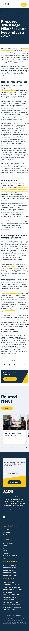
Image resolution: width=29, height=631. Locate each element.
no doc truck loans (10, 310)
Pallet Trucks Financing (9, 597)
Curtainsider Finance (8, 599)
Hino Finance (6, 532)
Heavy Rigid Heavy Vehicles (10, 602)
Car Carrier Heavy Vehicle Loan (11, 587)
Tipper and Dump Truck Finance (12, 607)
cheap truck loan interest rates (13, 293)
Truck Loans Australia (10, 561)
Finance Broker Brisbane (9, 567)
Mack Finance (6, 535)
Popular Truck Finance (10, 526)
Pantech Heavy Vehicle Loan (11, 594)
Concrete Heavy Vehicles (10, 609)
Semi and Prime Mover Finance (11, 604)
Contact (5, 550)
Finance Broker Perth (8, 570)
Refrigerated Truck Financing (11, 584)
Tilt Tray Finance (7, 592)
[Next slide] (26, 448)
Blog (4, 548)
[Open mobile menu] (24, 5)
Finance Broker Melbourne (10, 575)
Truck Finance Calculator (10, 555)
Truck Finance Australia (9, 565)
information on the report (8, 90)
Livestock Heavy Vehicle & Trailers (12, 589)
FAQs (4, 558)
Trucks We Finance (9, 578)
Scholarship (19, 615)
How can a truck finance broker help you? (13, 434)
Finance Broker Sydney (9, 572)
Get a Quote (6, 553)
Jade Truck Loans (12, 266)
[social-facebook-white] (4, 517)
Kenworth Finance (8, 530)
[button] (12, 447)
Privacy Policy (10, 615)
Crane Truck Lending (8, 582)
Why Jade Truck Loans (9, 543)
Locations (5, 545)
